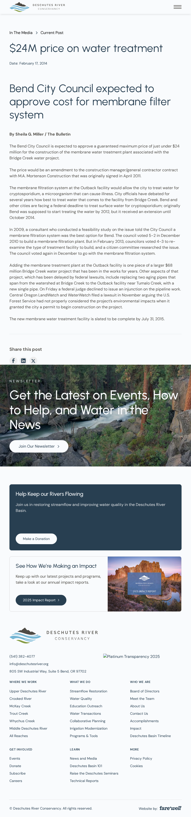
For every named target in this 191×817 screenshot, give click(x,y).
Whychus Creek (22, 721)
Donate (15, 766)
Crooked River (20, 698)
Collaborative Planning (87, 721)
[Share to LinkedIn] (23, 361)
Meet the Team (142, 698)
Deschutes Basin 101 (86, 766)
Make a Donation (36, 538)
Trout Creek (18, 713)
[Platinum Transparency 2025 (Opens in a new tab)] (131, 656)
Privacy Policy (141, 758)
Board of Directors (144, 691)
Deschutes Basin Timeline (150, 736)
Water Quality (81, 698)
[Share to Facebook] (13, 361)
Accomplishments (144, 721)
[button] (178, 7)
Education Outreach (86, 706)
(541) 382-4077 (22, 656)
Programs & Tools (84, 736)
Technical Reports (84, 781)
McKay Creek (20, 706)
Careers (15, 781)
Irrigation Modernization (88, 728)
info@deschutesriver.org (28, 664)
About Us (137, 706)
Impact (135, 728)
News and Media (83, 758)
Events (14, 758)
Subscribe (17, 773)
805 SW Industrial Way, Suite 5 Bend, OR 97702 (47, 671)
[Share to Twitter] (33, 361)
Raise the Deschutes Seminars (94, 773)
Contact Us (139, 713)
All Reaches (18, 736)
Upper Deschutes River (27, 691)
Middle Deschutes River (28, 728)
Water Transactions (85, 713)
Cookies (136, 766)
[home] (37, 7)
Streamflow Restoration (88, 691)
